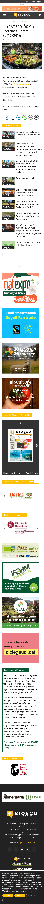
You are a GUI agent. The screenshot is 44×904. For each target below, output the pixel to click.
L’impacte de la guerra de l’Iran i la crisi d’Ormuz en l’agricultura (27, 216)
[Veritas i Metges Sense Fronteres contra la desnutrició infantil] (8, 192)
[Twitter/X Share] (13, 117)
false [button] (5, 796)
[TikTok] (28, 849)
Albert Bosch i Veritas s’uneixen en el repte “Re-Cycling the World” (27, 204)
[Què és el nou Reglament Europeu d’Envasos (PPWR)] (8, 135)
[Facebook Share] (7, 117)
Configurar (32, 895)
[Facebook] (10, 849)
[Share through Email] (30, 117)
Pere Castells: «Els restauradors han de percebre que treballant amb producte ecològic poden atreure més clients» (29, 149)
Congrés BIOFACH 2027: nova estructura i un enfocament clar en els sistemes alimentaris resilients (27, 166)
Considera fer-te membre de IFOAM (20, 742)
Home (4, 21)
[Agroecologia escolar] (8, 181)
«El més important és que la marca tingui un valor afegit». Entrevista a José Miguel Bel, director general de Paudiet (28, 230)
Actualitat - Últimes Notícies (18, 21)
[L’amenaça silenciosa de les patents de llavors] (8, 245)
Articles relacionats (11, 125)
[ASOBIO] (14, 797)
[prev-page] (4, 254)
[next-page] (7, 254)
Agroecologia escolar (26, 178)
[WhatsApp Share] (24, 117)
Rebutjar (20, 895)
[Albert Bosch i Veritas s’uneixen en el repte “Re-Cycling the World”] (8, 204)
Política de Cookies (34, 884)
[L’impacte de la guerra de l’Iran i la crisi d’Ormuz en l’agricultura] (8, 216)
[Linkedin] (22, 849)
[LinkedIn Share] (18, 117)
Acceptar (8, 895)
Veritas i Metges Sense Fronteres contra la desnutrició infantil (26, 193)
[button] (4, 15)
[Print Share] (36, 117)
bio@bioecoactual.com (26, 843)
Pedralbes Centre (21, 84)
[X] (34, 849)
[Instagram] (16, 849)
